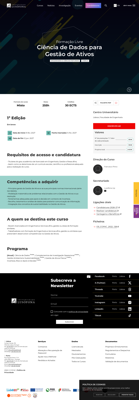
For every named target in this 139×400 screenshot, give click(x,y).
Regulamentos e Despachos (117, 350)
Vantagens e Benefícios (107, 214)
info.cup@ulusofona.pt (14, 364)
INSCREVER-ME (114, 126)
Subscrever (69, 322)
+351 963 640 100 (16, 351)
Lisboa (85, 61)
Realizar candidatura (106, 211)
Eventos (78, 5)
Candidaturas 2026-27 (107, 207)
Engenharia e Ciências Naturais (65, 61)
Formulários (110, 354)
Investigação (65, 5)
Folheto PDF (105, 103)
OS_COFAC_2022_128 (106, 227)
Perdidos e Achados (46, 360)
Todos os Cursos (79, 361)
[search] (105, 5)
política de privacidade (78, 312)
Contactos (42, 347)
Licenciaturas (77, 347)
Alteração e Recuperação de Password (50, 351)
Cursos (40, 5)
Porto (114, 276)
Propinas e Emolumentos (116, 347)
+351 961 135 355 (15, 366)
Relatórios (109, 358)
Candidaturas (93, 5)
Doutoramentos (79, 354)
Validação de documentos (116, 361)
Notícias (51, 5)
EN (118, 5)
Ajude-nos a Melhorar (47, 357)
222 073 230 (10, 361)
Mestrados (76, 350)
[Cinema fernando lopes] (136, 211)
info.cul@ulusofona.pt (14, 350)
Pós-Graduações (79, 358)
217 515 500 (10, 346)
